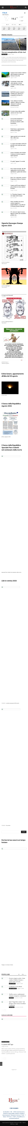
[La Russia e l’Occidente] (5, 989)
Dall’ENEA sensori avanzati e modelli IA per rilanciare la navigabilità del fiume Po (17, 93)
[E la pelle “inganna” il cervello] (5, 163)
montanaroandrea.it (14, 1118)
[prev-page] (3, 1010)
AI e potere (8, 825)
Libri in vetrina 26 (12, 988)
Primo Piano (4, 54)
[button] (2, 7)
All (18, 974)
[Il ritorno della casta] (1, 1063)
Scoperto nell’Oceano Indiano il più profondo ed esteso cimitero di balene (17, 187)
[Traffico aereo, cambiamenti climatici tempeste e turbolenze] (5, 996)
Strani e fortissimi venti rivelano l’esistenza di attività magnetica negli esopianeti (18, 154)
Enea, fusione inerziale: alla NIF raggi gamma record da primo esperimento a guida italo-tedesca (18, 170)
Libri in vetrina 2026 (9, 581)
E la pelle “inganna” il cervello (17, 161)
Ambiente (11, 997)
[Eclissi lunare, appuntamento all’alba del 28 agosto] (5, 131)
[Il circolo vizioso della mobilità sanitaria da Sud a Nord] (5, 113)
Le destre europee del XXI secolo (12, 703)
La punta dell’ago (7, 1044)
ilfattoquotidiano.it (9, 321)
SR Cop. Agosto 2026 (6, 436)
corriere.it (7, 262)
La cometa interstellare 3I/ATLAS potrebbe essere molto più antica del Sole (18, 145)
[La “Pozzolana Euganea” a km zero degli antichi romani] (5, 196)
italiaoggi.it (8, 285)
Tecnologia (11, 1007)
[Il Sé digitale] (1, 1065)
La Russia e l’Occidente (15, 986)
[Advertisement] (14, 3)
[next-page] (5, 1010)
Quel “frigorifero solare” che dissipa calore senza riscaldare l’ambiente (17, 1003)
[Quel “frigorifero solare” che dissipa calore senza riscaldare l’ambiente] (5, 1004)
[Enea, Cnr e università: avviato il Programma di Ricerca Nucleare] (5, 179)
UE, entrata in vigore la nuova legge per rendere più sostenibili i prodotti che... (18, 213)
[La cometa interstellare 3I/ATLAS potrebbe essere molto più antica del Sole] (5, 145)
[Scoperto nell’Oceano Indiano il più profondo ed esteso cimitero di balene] (5, 187)
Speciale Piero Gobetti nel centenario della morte (11, 572)
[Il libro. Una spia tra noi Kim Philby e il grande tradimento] (1, 1062)
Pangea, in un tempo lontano (7, 964)
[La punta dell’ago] (14, 1030)
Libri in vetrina (12, 983)
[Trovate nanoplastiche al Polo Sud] (14, 44)
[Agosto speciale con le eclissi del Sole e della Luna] (5, 138)
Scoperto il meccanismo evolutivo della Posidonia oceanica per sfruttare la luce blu (18, 74)
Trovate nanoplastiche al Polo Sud (14, 52)
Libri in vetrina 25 (5, 1041)
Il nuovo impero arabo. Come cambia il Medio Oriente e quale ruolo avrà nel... (17, 980)
